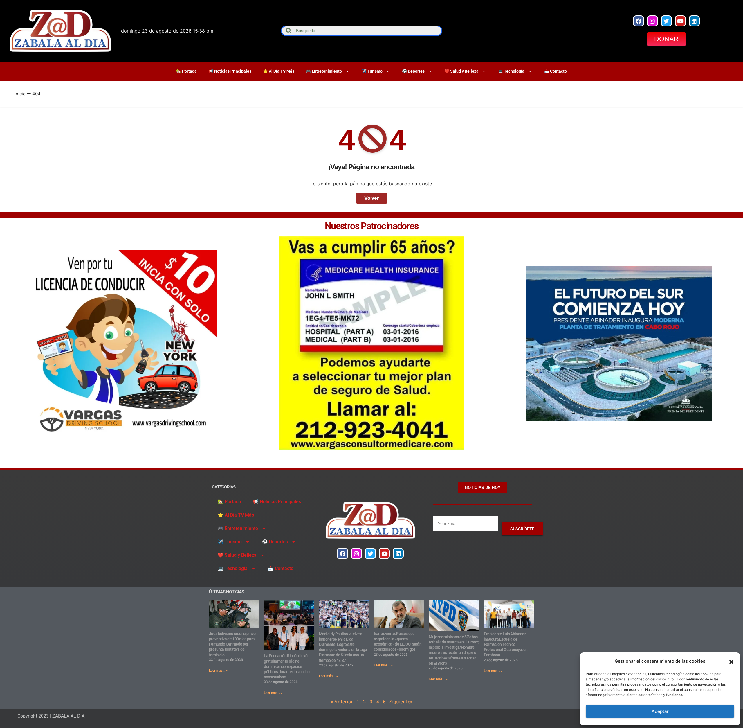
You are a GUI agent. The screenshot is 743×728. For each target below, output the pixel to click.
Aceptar (660, 711)
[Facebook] (638, 20)
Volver (371, 198)
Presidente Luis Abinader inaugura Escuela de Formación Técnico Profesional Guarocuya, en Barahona (506, 644)
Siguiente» (400, 701)
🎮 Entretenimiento (324, 71)
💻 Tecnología (511, 71)
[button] (731, 661)
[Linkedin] (694, 20)
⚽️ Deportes (413, 71)
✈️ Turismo (372, 71)
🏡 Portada (186, 71)
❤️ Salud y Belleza (461, 71)
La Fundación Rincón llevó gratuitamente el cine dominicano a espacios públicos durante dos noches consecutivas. (287, 666)
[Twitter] (666, 20)
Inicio (20, 93)
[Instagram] (652, 20)
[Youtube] (680, 20)
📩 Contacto (555, 71)
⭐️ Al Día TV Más (278, 71)
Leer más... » (218, 670)
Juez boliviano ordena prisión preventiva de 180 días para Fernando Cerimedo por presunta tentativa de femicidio (233, 644)
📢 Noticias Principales (229, 71)
